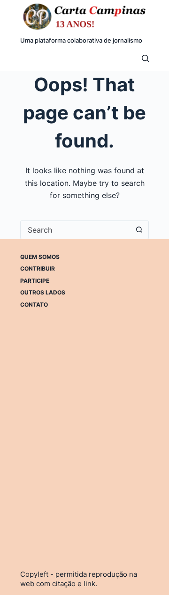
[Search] (145, 58)
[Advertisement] (84, 415)
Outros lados (42, 292)
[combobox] (76, 229)
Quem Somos (40, 256)
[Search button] (139, 230)
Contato (34, 304)
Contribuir (37, 268)
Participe (34, 280)
